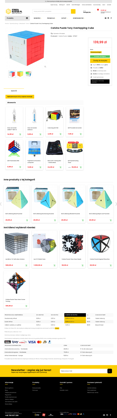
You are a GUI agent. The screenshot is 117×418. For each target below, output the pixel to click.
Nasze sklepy (8, 404)
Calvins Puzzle (62, 36)
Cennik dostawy (91, 388)
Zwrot (103, 4)
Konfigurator (78, 18)
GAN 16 (68, 4)
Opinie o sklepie (9, 399)
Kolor (91, 49)
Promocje (51, 18)
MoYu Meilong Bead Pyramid (13, 213)
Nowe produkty (36, 388)
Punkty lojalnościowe (11, 397)
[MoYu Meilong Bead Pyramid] (17, 197)
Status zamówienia (86, 4)
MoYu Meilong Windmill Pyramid (70, 213)
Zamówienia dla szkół (11, 401)
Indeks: (70, 36)
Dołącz (57, 328)
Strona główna (9, 388)
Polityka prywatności (10, 392)
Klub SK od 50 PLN (71, 315)
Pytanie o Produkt (59, 33)
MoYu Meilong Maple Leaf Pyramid (99, 213)
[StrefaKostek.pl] (17, 11)
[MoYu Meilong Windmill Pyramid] (72, 197)
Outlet (63, 18)
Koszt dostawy (97, 4)
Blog (6, 390)
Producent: (54, 36)
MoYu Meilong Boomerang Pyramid (43, 213)
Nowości (37, 18)
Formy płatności (91, 390)
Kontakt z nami (64, 390)
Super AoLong (54, 4)
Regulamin (8, 395)
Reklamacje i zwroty (92, 392)
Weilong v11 (62, 4)
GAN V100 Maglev (76, 4)
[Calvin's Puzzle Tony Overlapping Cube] (12, 74)
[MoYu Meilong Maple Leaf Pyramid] (100, 197)
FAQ (61, 388)
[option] (17, 204)
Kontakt (109, 4)
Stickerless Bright (96, 52)
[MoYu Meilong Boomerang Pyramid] (45, 197)
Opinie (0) (14, 91)
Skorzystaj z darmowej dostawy (98, 81)
